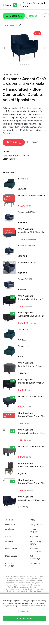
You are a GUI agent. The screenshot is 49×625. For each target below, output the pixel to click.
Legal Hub (9, 529)
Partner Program (33, 530)
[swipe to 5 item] (28, 64)
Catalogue (16, 15)
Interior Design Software (36, 542)
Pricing (32, 520)
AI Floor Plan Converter (10, 564)
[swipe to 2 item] (22, 64)
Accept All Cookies (24, 618)
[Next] (44, 48)
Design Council (36, 524)
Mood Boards (11, 556)
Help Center (35, 536)
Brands (33, 15)
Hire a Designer (36, 563)
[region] (24, 608)
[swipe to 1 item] (20, 64)
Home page (8, 25)
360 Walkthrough (35, 557)
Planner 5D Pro (11, 548)
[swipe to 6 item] (29, 64)
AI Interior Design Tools (35, 549)
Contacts (9, 541)
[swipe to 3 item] (24, 64)
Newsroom (10, 524)
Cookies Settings (24, 611)
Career (8, 536)
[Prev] (5, 48)
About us (9, 520)
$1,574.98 (12, 142)
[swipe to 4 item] (26, 64)
